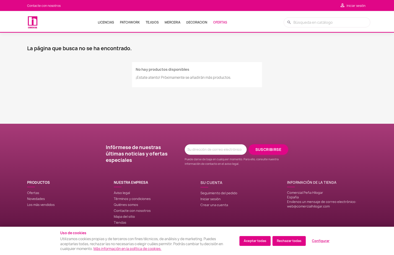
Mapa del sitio (124, 216)
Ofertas (33, 193)
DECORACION (196, 22)
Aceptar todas (255, 241)
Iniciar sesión (210, 199)
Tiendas (120, 222)
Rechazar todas (289, 241)
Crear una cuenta (214, 205)
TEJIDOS (152, 22)
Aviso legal (122, 193)
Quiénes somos (126, 204)
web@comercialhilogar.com (308, 206)
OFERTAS (220, 22)
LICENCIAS (106, 22)
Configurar (320, 241)
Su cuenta (211, 182)
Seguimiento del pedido (218, 193)
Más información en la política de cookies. (127, 248)
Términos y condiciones (132, 199)
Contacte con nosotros (44, 6)
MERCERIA (172, 22)
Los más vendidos (41, 204)
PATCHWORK (130, 22)
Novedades (36, 199)
